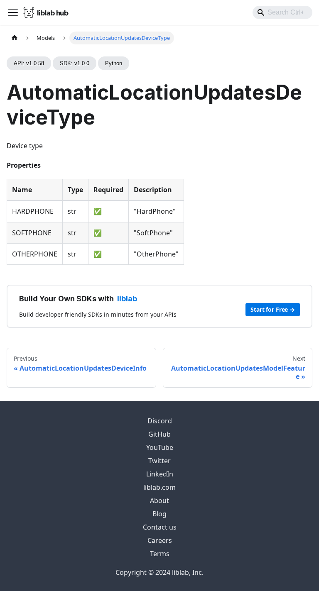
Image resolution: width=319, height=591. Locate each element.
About (159, 500)
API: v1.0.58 (29, 63)
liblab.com (159, 487)
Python (113, 63)
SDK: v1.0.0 (74, 63)
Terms (159, 553)
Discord (159, 420)
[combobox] (282, 12)
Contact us (160, 527)
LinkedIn (159, 474)
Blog (159, 513)
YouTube (159, 447)
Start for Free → (272, 309)
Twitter (159, 460)
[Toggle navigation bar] (13, 12)
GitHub (159, 434)
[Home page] (14, 38)
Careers (159, 540)
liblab (127, 298)
